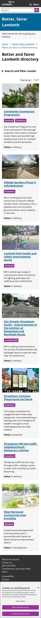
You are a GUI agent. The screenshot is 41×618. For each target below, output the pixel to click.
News (4, 571)
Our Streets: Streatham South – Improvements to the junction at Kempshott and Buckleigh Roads (20, 328)
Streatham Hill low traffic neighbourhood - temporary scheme (20, 447)
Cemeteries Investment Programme (19, 113)
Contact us (7, 562)
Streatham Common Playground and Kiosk (18, 397)
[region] (20, 600)
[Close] (38, 587)
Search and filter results (20, 71)
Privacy (5, 579)
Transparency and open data (16, 568)
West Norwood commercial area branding (15, 515)
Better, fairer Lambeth (23, 44)
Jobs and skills (9, 565)
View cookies (20, 601)
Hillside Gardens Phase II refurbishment (20, 184)
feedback (6, 36)
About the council (10, 559)
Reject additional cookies (20, 607)
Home (5, 44)
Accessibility (8, 576)
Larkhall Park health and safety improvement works (20, 257)
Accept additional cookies (20, 614)
